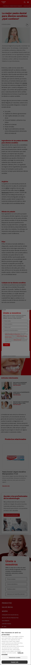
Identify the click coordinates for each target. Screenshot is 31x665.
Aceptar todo (14, 662)
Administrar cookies (14, 657)
